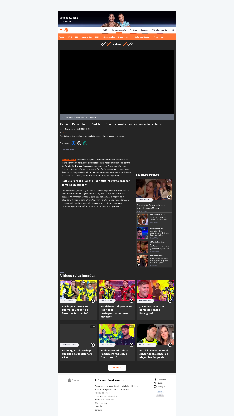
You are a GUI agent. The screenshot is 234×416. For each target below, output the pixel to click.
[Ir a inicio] (66, 30)
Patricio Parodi (69, 150)
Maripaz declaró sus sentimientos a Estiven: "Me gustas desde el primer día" (159, 247)
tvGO (105, 30)
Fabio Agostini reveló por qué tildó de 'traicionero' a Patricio (78, 354)
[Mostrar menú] (60, 30)
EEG (76, 37)
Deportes (144, 30)
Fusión (61, 37)
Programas (158, 37)
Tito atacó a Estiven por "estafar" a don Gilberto (158, 218)
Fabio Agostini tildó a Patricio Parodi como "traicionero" (114, 354)
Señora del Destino (143, 37)
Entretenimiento (119, 30)
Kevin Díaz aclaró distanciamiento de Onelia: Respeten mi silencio (159, 233)
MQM (97, 37)
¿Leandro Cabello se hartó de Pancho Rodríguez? (151, 310)
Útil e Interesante (159, 30)
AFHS (70, 37)
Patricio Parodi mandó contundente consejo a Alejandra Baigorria (153, 354)
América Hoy (87, 37)
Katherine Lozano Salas (71, 133)
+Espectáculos (109, 37)
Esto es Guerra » (70, 129)
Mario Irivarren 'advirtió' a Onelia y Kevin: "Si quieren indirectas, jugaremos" (159, 261)
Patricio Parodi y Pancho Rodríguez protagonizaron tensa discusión (116, 311)
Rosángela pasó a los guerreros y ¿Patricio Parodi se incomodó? (75, 310)
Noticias (133, 30)
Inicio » (62, 129)
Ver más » (117, 368)
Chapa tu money (124, 37)
